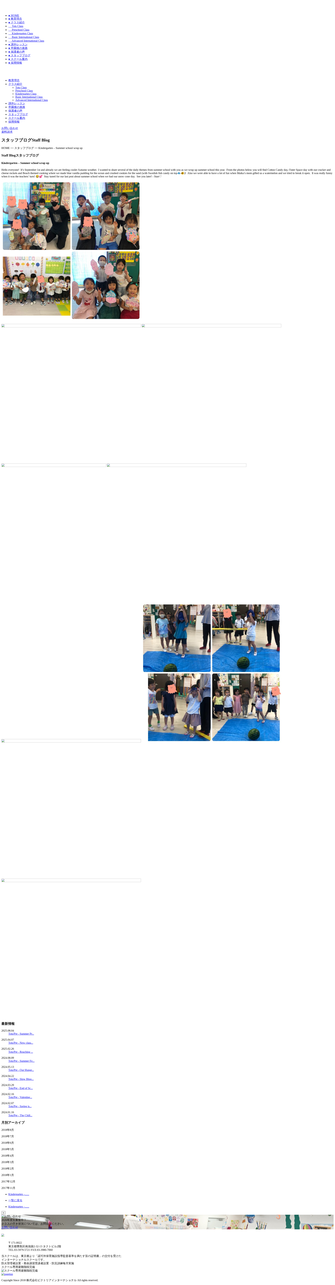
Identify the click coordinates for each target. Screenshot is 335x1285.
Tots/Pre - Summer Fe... (21, 1060)
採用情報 (14, 121)
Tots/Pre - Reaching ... (20, 1051)
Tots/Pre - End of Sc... (20, 1088)
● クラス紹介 (16, 22)
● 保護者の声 (16, 51)
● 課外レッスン (18, 44)
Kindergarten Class (20, 33)
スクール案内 (16, 118)
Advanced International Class (26, 40)
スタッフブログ (18, 114)
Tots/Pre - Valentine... (20, 1097)
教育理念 (14, 80)
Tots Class (15, 26)
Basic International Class (23, 37)
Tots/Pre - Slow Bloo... (21, 1079)
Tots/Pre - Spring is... (20, 1106)
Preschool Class (18, 29)
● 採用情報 (15, 62)
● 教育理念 (15, 18)
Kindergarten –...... (18, 1194)
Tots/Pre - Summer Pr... (21, 1033)
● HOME (13, 15)
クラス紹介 (15, 84)
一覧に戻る (15, 1200)
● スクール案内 (18, 59)
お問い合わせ (9, 1227)
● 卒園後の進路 (18, 48)
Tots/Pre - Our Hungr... (21, 1070)
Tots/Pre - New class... (20, 1042)
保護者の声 (15, 110)
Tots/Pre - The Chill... (20, 1115)
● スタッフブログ (19, 55)
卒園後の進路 (16, 107)
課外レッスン (16, 103)
